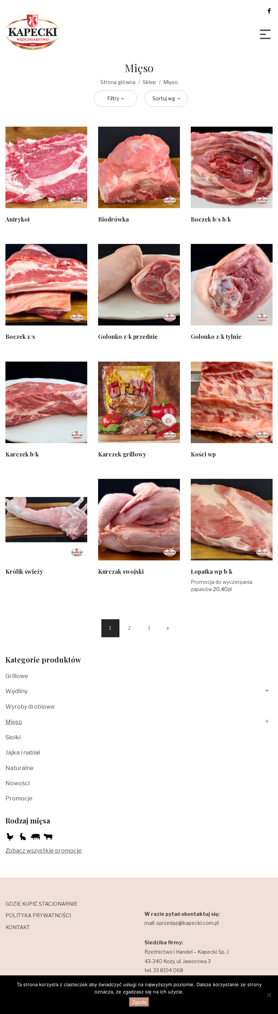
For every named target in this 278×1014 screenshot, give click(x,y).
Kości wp (203, 454)
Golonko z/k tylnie (216, 336)
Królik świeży (24, 571)
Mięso (13, 721)
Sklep (149, 82)
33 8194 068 (168, 970)
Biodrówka (113, 219)
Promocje (19, 798)
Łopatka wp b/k (211, 571)
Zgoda (139, 1002)
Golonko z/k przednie (128, 336)
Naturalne (19, 768)
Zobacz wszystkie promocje (43, 850)
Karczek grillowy (122, 454)
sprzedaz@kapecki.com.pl (187, 923)
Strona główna (117, 82)
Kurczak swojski (121, 571)
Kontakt (17, 927)
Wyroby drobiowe (30, 706)
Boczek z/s (20, 336)
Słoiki (13, 737)
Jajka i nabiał (22, 752)
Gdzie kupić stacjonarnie (41, 904)
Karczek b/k (22, 454)
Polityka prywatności (38, 915)
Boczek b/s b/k (211, 219)
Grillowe (16, 676)
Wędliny (16, 691)
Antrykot (17, 219)
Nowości (17, 783)
